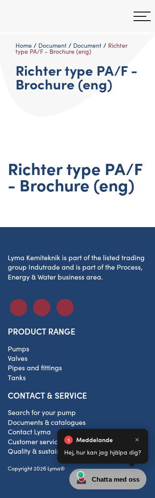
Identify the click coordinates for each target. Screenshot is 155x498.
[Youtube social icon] (65, 307)
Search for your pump (42, 412)
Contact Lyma (29, 431)
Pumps (18, 348)
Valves (18, 358)
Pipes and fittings (35, 367)
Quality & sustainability (44, 450)
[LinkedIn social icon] (41, 307)
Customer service (35, 441)
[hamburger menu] (142, 16)
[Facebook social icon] (18, 307)
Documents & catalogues (47, 422)
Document (52, 45)
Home (24, 45)
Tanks (17, 377)
